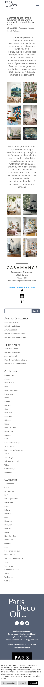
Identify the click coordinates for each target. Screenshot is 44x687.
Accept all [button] (33, 683)
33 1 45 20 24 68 (24, 637)
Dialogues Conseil (22, 647)
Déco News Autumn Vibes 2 (15, 333)
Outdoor (7, 435)
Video (6, 465)
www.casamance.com (22, 287)
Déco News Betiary (12, 326)
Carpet (7, 379)
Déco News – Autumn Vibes (15, 337)
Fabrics (7, 401)
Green (6, 409)
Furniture (7, 405)
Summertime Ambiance (13, 450)
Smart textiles (9, 446)
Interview (8, 416)
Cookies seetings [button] (9, 683)
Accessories (9, 375)
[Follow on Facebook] (17, 623)
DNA (6, 386)
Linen (6, 424)
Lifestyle (7, 420)
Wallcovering (9, 469)
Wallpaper (16, 31)
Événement (8, 394)
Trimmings (8, 457)
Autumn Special (10, 330)
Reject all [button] (23, 683)
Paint (6, 439)
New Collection (10, 427)
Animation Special (11, 322)
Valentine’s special (11, 461)
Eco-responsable (11, 390)
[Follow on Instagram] (22, 623)
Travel (9, 31)
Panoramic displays (26, 28)
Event (6, 398)
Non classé (8, 431)
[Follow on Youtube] (27, 623)
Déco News (9, 383)
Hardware (8, 413)
